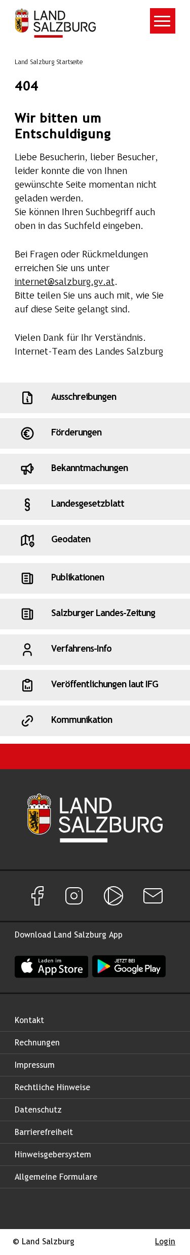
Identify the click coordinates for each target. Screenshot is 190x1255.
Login (165, 1242)
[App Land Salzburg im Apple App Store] (51, 966)
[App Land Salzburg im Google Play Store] (129, 966)
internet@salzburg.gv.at (65, 282)
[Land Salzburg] (55, 23)
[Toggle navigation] (162, 21)
